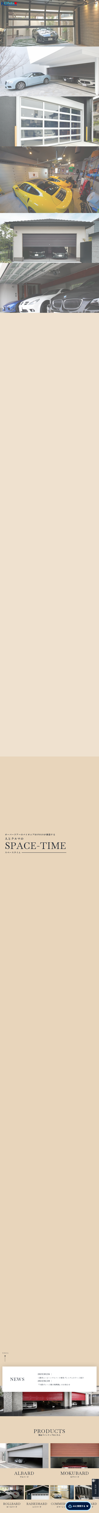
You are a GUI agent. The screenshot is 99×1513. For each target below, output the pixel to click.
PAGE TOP (95, 1489)
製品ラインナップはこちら (49, 1435)
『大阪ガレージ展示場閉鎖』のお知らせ (54, 1384)
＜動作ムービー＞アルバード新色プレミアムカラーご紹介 (61, 1378)
